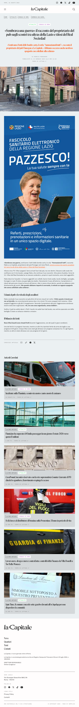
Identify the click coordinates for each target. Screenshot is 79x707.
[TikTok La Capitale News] (69, 3)
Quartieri (7, 641)
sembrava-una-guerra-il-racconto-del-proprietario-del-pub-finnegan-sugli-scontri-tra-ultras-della (38, 17)
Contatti (7, 648)
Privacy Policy (9, 694)
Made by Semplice (69, 704)
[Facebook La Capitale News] (61, 3)
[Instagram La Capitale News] (57, 3)
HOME (6, 17)
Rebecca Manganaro (40, 56)
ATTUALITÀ (13, 17)
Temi (6, 645)
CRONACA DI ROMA (23, 17)
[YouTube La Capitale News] (74, 3)
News (6, 638)
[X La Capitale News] (65, 3)
